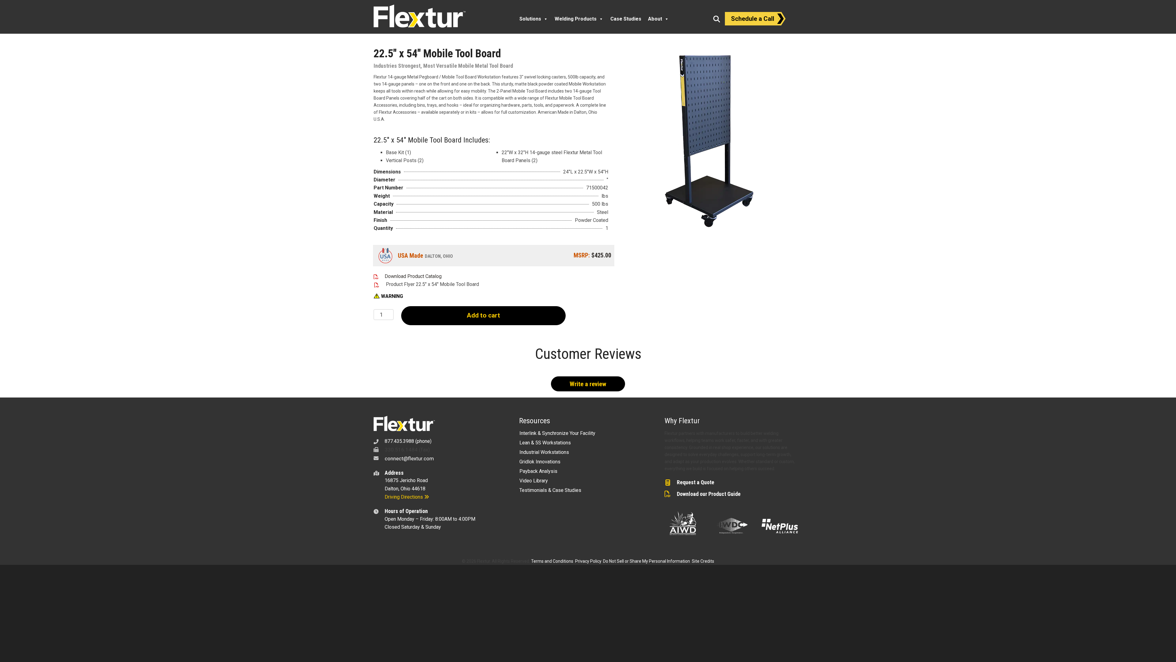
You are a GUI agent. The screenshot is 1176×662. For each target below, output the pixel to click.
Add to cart (483, 315)
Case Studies (625, 19)
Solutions (530, 19)
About (655, 19)
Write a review (588, 384)
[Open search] (716, 19)
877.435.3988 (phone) (408, 441)
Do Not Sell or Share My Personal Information (646, 561)
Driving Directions (404, 497)
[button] (388, 296)
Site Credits (703, 561)
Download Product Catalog (413, 276)
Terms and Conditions (552, 561)
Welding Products (576, 19)
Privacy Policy (588, 561)
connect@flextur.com (409, 458)
